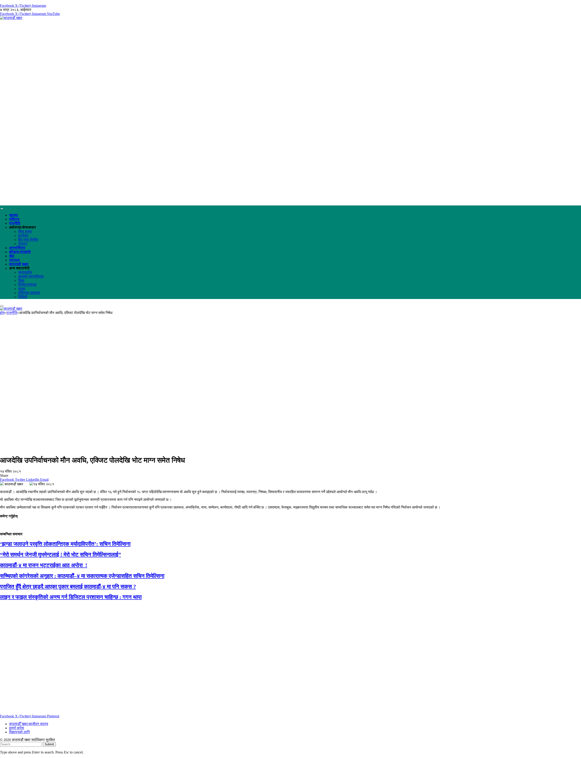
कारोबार (23, 235)
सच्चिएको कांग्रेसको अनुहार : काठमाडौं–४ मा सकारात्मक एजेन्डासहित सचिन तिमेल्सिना (82, 576)
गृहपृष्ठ (13, 215)
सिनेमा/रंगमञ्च (27, 284)
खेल (12, 256)
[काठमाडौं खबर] (11, 18)
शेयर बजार (25, 231)
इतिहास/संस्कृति (20, 252)
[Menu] (1, 208)
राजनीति (14, 223)
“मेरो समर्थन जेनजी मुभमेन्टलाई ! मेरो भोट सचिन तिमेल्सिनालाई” (60, 555)
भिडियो (22, 297)
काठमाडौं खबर (19, 264)
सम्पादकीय (25, 272)
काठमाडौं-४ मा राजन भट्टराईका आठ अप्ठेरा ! (43, 565)
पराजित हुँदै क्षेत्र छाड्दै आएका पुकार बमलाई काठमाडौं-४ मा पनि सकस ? (68, 587)
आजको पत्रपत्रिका (31, 276)
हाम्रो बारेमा (16, 728)
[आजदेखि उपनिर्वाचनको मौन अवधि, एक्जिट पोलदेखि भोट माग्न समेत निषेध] (141, 449)
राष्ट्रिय (14, 219)
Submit (49, 744)
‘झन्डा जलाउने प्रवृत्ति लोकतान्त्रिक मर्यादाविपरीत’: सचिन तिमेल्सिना (65, 544)
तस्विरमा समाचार (29, 293)
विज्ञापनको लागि (19, 732)
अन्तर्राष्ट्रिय (17, 248)
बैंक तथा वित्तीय (28, 240)
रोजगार (22, 244)
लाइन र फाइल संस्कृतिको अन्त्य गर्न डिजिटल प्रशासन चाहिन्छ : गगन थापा (71, 597)
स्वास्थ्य (14, 260)
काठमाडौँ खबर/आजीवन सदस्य (28, 724)
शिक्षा (21, 280)
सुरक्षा (21, 289)
